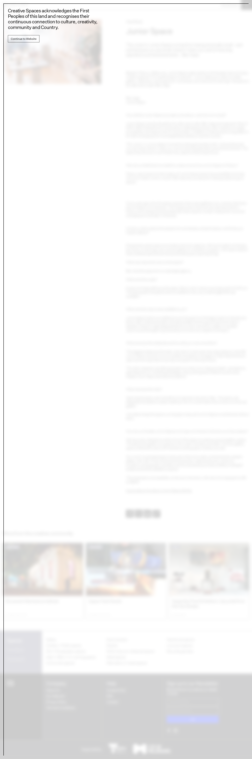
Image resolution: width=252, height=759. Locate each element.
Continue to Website (24, 38)
